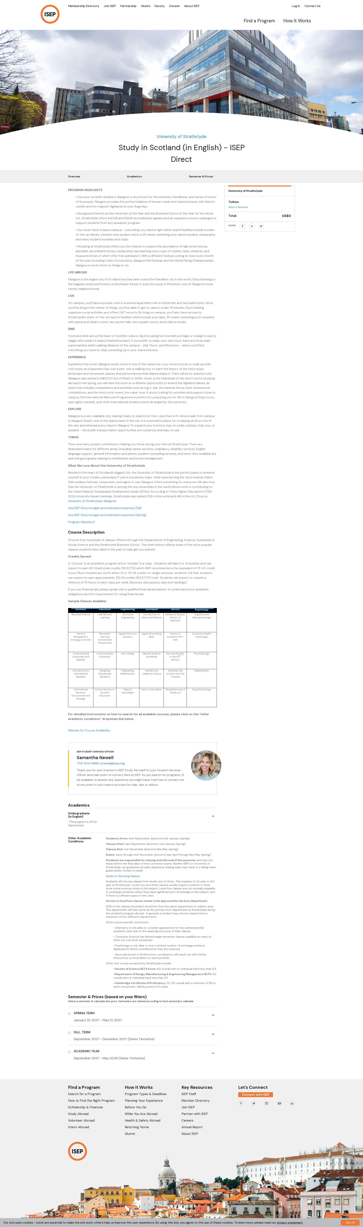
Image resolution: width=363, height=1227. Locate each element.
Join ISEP (110, 6)
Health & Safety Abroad (142, 1120)
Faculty (160, 6)
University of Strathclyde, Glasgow (91, 501)
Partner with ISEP (195, 1114)
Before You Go (136, 1107)
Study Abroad (78, 1114)
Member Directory (195, 1100)
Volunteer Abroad (81, 1120)
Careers (187, 1120)
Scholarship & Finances (85, 1107)
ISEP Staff (189, 1094)
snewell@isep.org (113, 763)
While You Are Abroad (141, 1114)
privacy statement (290, 1223)
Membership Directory (83, 6)
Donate (174, 6)
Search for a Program (84, 1094)
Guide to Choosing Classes (123, 876)
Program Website (80, 522)
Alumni (145, 6)
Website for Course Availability (89, 730)
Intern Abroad (78, 1127)
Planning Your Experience (144, 1100)
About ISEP (191, 6)
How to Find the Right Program (91, 1100)
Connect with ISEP (255, 1095)
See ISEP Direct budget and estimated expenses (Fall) (105, 508)
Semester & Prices (201, 176)
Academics (134, 176)
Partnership (128, 6)
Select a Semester (238, 207)
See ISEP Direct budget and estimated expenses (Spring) (107, 515)
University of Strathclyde (181, 136)
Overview (74, 176)
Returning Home (137, 1127)
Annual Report (192, 1127)
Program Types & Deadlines (146, 1094)
